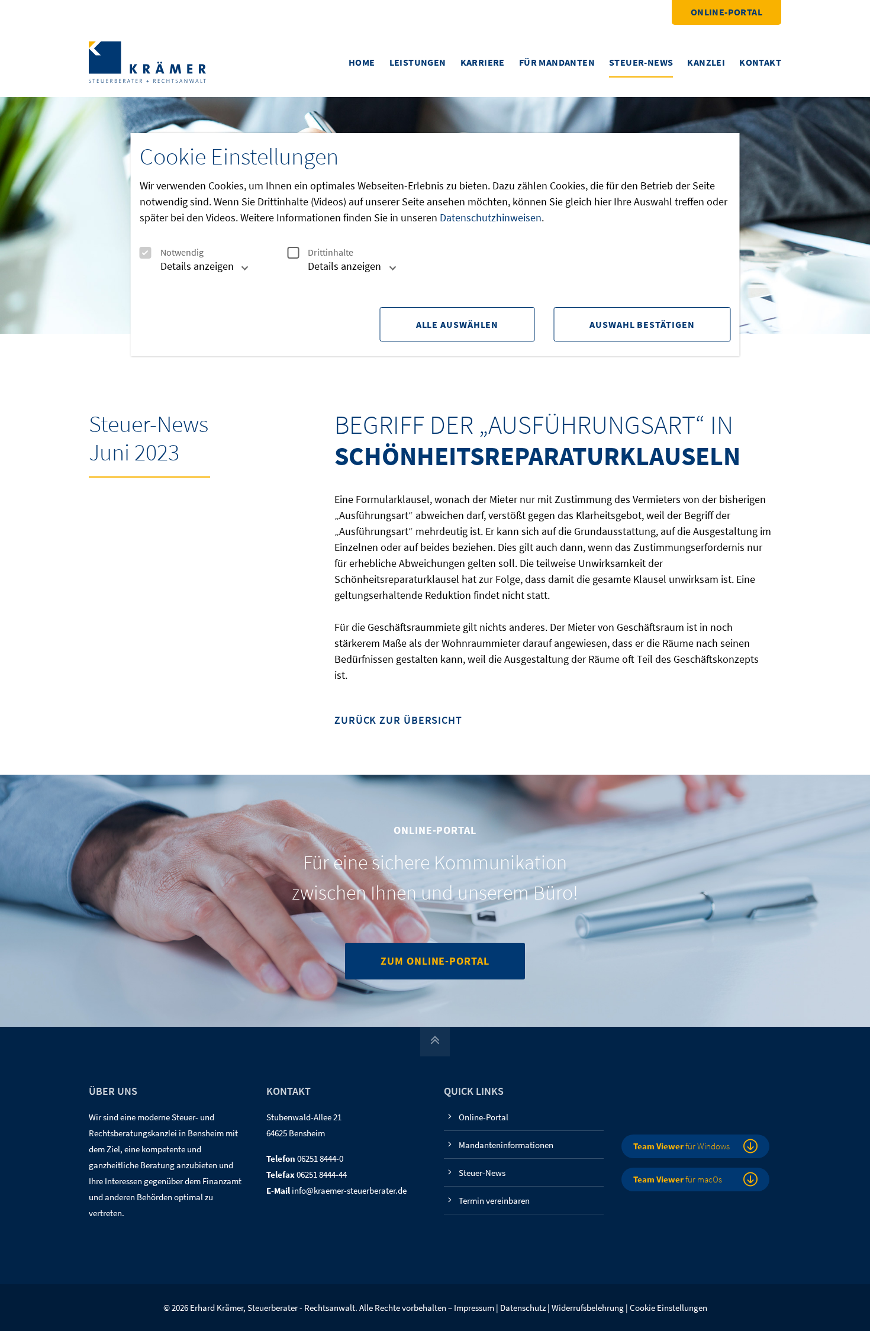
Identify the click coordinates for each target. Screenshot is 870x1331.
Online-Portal (726, 12)
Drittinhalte (330, 252)
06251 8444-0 (320, 1158)
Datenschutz (523, 1307)
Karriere (482, 62)
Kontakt (760, 62)
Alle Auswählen (457, 324)
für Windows (681, 1146)
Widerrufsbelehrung (588, 1307)
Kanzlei (706, 62)
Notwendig (182, 252)
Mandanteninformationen (506, 1144)
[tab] (191, 270)
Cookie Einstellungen (668, 1307)
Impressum (474, 1307)
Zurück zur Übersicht (398, 720)
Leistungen (417, 62)
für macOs (677, 1179)
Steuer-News (641, 62)
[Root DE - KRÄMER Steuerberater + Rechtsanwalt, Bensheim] (147, 61)
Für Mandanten (557, 62)
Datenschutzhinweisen (491, 217)
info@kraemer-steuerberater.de (349, 1190)
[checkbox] (146, 253)
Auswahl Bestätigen (641, 324)
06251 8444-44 (322, 1174)
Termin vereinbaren (494, 1200)
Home (362, 62)
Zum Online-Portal (435, 961)
